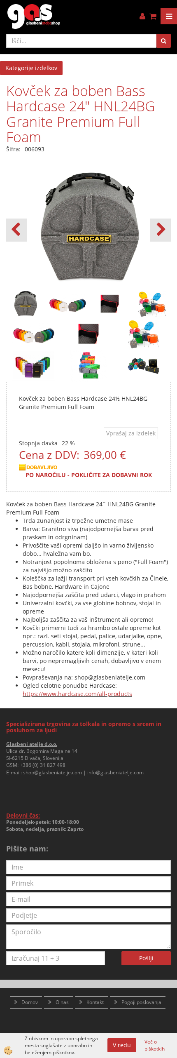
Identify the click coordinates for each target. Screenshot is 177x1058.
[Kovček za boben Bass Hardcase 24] (33, 333)
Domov (29, 1002)
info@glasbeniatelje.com (115, 772)
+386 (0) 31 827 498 (42, 765)
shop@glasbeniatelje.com (52, 772)
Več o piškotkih (154, 1045)
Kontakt (95, 1002)
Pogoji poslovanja (141, 1002)
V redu (122, 1045)
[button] (160, 230)
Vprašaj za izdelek (131, 433)
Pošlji (146, 958)
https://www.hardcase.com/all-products (77, 694)
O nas (62, 1002)
